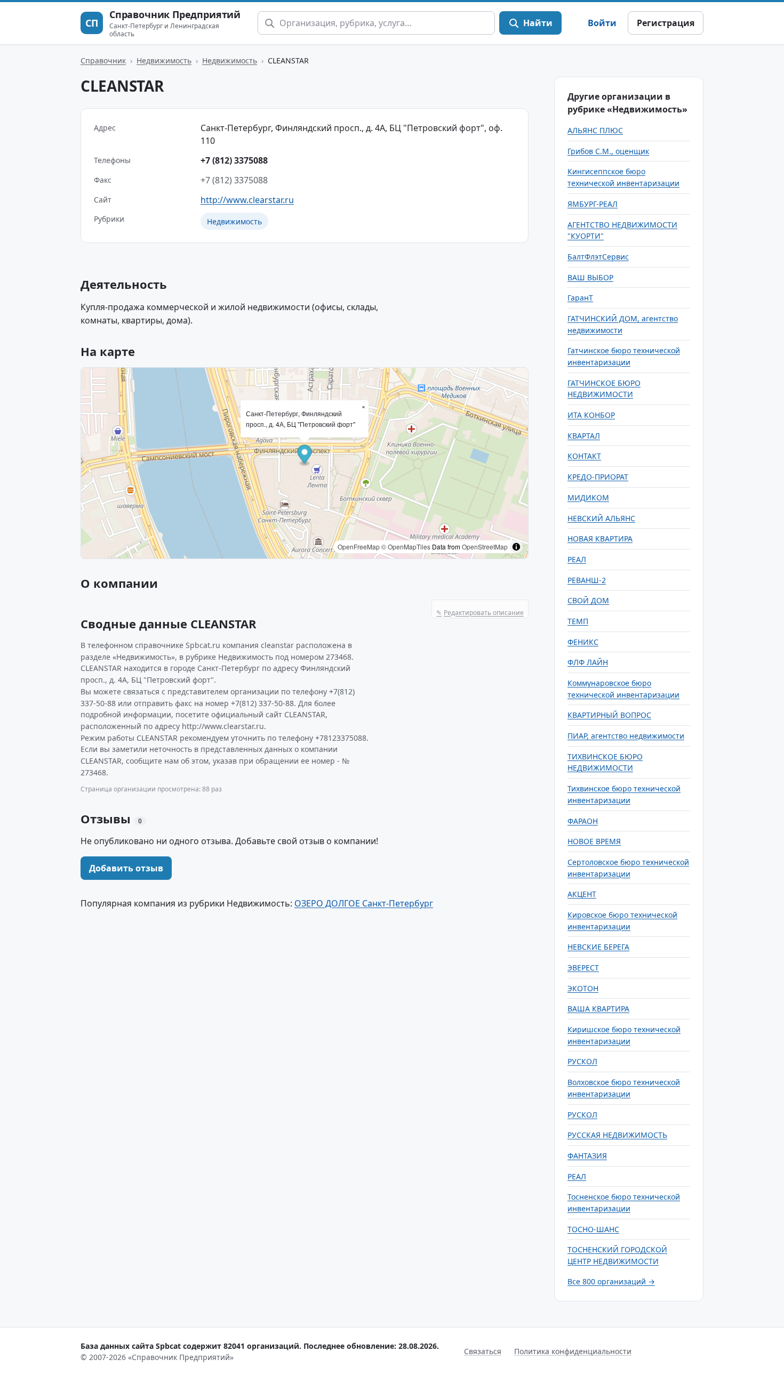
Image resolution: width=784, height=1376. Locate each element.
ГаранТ (580, 298)
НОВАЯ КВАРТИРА (600, 538)
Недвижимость (164, 60)
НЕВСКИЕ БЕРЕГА (598, 947)
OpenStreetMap (485, 546)
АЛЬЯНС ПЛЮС (595, 130)
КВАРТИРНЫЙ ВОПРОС (609, 715)
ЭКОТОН (582, 988)
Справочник (103, 60)
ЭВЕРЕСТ (583, 967)
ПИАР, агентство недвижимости (625, 736)
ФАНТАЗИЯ (587, 1156)
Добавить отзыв (126, 868)
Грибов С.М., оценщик (608, 151)
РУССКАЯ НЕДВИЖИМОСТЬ (617, 1135)
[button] (305, 456)
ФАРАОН (582, 821)
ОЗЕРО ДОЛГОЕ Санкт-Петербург (363, 903)
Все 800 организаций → (611, 1281)
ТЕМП (577, 621)
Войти (602, 23)
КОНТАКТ (584, 456)
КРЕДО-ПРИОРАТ (597, 477)
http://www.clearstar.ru (247, 200)
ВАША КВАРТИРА (598, 1008)
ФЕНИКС (582, 642)
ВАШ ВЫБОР (590, 277)
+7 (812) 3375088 (234, 160)
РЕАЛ (576, 559)
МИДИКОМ (588, 497)
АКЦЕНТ (581, 894)
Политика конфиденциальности (572, 1351)
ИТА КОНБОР (591, 415)
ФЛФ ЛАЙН (587, 662)
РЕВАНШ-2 (586, 580)
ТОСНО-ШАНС (593, 1229)
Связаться (482, 1351)
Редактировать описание (480, 612)
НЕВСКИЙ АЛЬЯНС (601, 518)
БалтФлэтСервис (598, 257)
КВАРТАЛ (583, 436)
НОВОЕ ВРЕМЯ (594, 841)
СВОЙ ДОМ (588, 600)
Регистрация (665, 23)
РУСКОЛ (582, 1061)
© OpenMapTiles (405, 546)
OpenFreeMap (359, 546)
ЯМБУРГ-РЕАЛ (592, 204)
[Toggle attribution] (516, 546)
